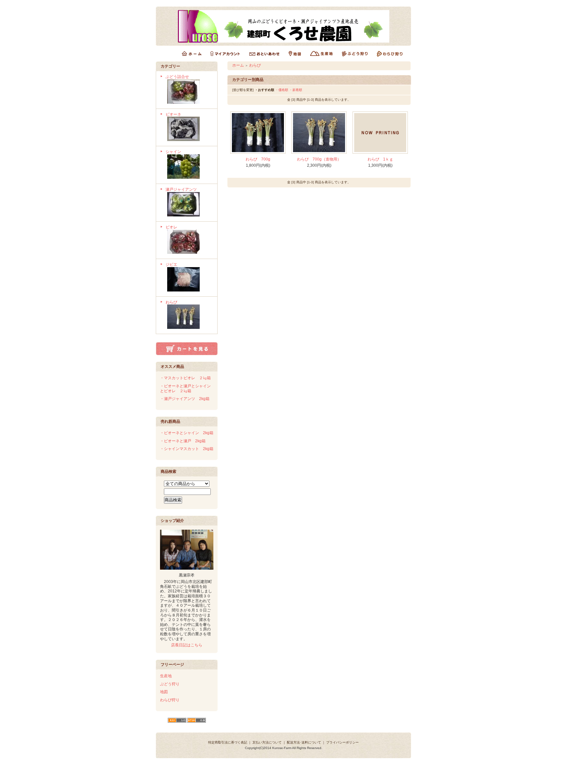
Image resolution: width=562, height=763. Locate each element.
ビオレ (171, 227)
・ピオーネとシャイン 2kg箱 (186, 433)
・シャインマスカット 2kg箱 (186, 448)
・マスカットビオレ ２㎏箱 (185, 378)
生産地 (166, 676)
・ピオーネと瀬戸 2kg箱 (183, 441)
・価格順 (281, 90)
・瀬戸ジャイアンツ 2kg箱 (184, 398)
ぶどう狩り (170, 684)
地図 (164, 692)
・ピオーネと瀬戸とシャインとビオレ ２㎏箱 (185, 388)
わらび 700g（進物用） (319, 159)
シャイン (173, 151)
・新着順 (295, 90)
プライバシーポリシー (342, 742)
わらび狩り (170, 700)
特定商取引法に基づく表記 (227, 742)
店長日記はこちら (186, 645)
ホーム (238, 65)
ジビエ (171, 264)
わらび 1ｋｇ (380, 159)
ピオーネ (173, 114)
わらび (171, 302)
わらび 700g (258, 159)
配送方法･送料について (304, 742)
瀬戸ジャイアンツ (181, 189)
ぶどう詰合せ (177, 76)
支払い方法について (267, 742)
